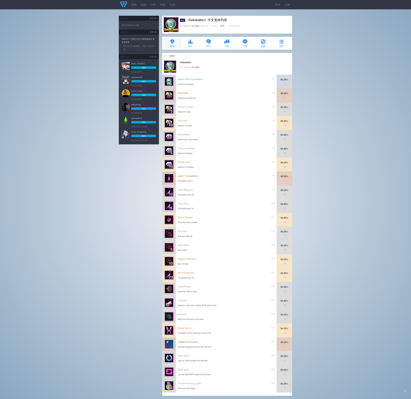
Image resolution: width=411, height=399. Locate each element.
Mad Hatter (183, 245)
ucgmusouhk (137, 77)
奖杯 (172, 46)
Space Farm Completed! (190, 79)
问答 (153, 4)
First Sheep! (184, 134)
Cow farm (183, 120)
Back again (183, 355)
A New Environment (188, 341)
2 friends (182, 300)
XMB (171, 55)
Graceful (182, 314)
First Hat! (182, 231)
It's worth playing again (189, 383)
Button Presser (185, 217)
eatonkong (136, 104)
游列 (281, 46)
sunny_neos (136, 90)
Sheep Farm (184, 162)
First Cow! (183, 93)
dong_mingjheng (138, 131)
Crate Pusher (184, 286)
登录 (277, 4)
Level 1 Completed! (188, 175)
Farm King (183, 203)
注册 (287, 4)
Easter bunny (184, 328)
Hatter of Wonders (187, 258)
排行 (190, 46)
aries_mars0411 (138, 63)
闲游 (172, 4)
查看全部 (153, 18)
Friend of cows (185, 106)
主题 (245, 46)
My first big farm (186, 272)
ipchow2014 (136, 118)
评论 (208, 46)
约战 (162, 4)
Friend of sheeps (186, 148)
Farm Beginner (185, 189)
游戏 (133, 4)
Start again (183, 369)
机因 (143, 4)
